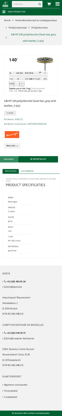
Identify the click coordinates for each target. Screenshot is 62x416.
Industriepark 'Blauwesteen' (16, 297)
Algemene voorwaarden (16, 385)
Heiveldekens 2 (9, 303)
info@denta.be (14, 287)
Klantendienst (12, 376)
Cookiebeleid (10, 397)
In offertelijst (38, 159)
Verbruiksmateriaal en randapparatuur (36, 20)
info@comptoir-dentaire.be (20, 338)
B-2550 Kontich (9, 308)
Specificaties (10, 171)
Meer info (11, 145)
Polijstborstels (39, 27)
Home (7, 20)
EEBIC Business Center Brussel (18, 349)
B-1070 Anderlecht (11, 360)
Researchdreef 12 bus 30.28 (16, 354)
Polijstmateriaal (18, 27)
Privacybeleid (10, 391)
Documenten (27, 171)
